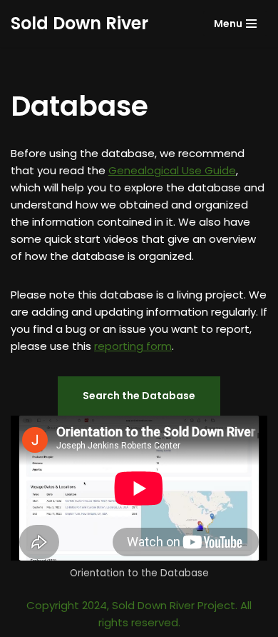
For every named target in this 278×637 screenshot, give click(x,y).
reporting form (133, 345)
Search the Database (139, 395)
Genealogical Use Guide (172, 170)
